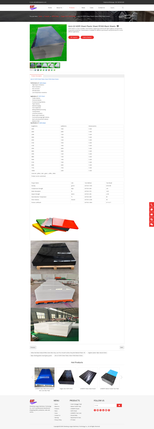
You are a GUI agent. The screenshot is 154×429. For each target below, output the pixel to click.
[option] (44, 379)
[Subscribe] (119, 405)
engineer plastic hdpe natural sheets (97, 352)
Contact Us (57, 415)
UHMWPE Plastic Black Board (88, 388)
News (56, 411)
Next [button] (121, 377)
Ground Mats (74, 415)
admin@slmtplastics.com (39, 2)
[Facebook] (95, 410)
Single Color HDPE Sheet (66, 388)
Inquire (75, 37)
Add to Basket (87, 37)
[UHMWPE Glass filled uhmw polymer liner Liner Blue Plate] (44, 377)
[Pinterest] (109, 410)
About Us (57, 406)
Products (57, 408)
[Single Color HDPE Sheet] (66, 377)
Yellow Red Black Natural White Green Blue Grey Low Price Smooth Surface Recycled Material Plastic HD (58, 352)
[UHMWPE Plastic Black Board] (88, 377)
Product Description (36, 76)
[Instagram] (106, 410)
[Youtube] (103, 410)
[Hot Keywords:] (122, 7)
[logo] (33, 402)
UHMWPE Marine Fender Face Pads (109, 388)
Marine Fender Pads (76, 406)
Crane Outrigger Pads (76, 404)
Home (56, 404)
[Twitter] (100, 410)
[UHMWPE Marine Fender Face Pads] (109, 377)
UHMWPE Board (75, 408)
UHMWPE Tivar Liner (76, 413)
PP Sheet (73, 420)
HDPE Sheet (74, 411)
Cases (56, 413)
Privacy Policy (58, 420)
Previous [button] (32, 377)
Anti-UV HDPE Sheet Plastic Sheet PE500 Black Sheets (69, 355)
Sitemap (57, 417)
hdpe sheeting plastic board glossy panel (41, 355)
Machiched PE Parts (76, 417)
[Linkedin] (98, 410)
